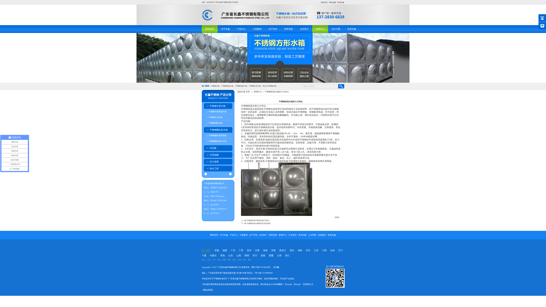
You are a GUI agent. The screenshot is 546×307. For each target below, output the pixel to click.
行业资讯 (293, 235)
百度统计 (308, 284)
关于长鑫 (225, 29)
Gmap (288, 284)
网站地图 (332, 2)
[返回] (337, 217)
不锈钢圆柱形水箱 (219, 130)
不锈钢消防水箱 (241, 86)
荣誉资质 (288, 29)
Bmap (297, 284)
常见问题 (302, 235)
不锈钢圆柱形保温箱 (218, 135)
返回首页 (324, 2)
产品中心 (241, 29)
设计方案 (336, 29)
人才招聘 (312, 235)
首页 (248, 92)
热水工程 (214, 168)
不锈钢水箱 (215, 86)
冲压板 (213, 148)
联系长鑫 (340, 2)
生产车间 (273, 29)
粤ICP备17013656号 (260, 267)
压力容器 (214, 161)
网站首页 (209, 29)
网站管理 (208, 290)
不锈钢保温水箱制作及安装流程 (258, 223)
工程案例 (257, 29)
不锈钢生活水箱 (255, 86)
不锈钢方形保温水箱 (218, 112)
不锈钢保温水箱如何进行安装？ (258, 220)
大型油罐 (214, 155)
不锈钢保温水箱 (227, 86)
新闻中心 (320, 29)
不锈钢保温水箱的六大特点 (277, 92)
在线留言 (322, 235)
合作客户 (304, 29)
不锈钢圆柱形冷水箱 (218, 141)
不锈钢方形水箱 (218, 106)
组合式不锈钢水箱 (269, 86)
